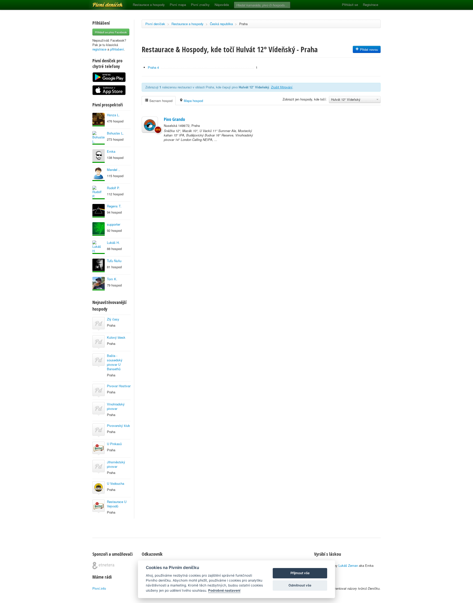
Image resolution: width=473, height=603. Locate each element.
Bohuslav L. (115, 133)
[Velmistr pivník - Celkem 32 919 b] (98, 211)
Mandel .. (113, 169)
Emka (111, 151)
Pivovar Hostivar (119, 386)
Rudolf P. (113, 187)
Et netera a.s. (103, 565)
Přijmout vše (300, 573)
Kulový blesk (116, 337)
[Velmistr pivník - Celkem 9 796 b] (98, 192)
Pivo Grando (174, 119)
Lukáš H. (113, 242)
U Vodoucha (115, 483)
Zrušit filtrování (281, 87)
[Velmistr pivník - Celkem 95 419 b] (98, 138)
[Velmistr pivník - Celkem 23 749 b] (98, 174)
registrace (99, 49)
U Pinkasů (114, 443)
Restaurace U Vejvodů (116, 503)
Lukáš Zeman (348, 565)
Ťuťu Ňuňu (114, 260)
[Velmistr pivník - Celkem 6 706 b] (98, 229)
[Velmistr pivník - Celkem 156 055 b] (98, 283)
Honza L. (113, 115)
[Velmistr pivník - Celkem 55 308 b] (98, 265)
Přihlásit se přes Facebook (111, 32)
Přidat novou (368, 49)
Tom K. (112, 279)
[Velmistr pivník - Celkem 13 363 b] (98, 119)
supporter (113, 224)
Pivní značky (200, 4)
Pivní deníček (102, 3)
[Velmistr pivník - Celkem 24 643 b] (98, 247)
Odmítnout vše (299, 585)
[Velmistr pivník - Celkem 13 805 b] (98, 156)
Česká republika (221, 23)
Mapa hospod (193, 100)
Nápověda (222, 4)
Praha (243, 23)
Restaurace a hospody (149, 4)
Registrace (370, 4)
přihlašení (117, 49)
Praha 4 (153, 67)
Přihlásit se (350, 4)
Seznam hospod (160, 100)
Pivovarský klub (118, 425)
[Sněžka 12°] (150, 125)
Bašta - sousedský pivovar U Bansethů (114, 362)
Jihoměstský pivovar (116, 464)
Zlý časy (113, 319)
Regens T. (114, 206)
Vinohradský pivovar (116, 406)
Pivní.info (99, 588)
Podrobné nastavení (224, 590)
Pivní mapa (178, 4)
